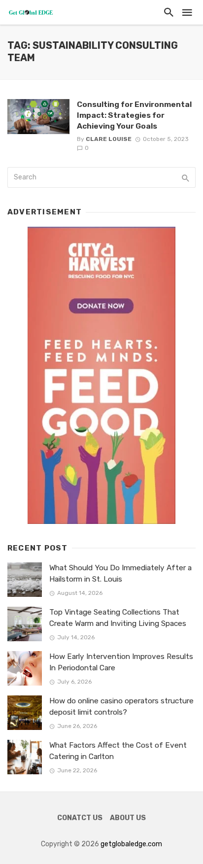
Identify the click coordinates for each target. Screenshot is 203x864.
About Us (128, 818)
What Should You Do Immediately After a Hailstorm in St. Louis (120, 573)
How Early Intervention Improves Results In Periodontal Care (121, 662)
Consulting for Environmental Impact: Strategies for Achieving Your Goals (134, 115)
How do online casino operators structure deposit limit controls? (121, 706)
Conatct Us (79, 818)
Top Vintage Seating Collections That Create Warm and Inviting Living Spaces (117, 618)
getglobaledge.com (131, 844)
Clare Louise (109, 139)
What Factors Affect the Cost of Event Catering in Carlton (118, 751)
